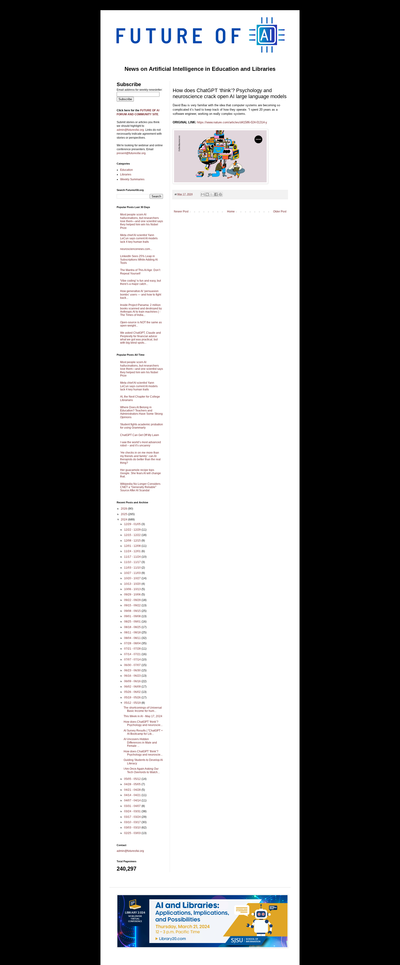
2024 (124, 519)
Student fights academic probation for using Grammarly (141, 426)
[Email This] (202, 194)
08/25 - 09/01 (132, 621)
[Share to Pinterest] (220, 194)
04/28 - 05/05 (132, 784)
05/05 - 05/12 (132, 779)
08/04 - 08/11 (132, 638)
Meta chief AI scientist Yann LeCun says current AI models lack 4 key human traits (139, 238)
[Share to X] (211, 194)
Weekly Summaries (132, 179)
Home (231, 211)
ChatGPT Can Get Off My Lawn (139, 435)
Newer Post (181, 211)
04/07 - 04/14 (132, 800)
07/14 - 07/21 (132, 654)
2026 (124, 508)
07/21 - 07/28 (132, 648)
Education (126, 169)
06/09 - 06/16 (132, 681)
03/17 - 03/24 (132, 817)
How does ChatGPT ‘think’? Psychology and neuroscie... (143, 723)
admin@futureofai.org (130, 851)
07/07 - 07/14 (132, 659)
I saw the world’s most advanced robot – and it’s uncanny (140, 444)
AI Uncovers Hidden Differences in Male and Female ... (140, 742)
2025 (124, 514)
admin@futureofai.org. (131, 129)
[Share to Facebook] (216, 194)
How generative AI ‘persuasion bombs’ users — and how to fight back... (140, 294)
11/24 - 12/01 (132, 551)
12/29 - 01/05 (132, 524)
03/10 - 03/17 (132, 822)
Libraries (125, 174)
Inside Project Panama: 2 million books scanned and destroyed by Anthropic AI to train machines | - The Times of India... (141, 310)
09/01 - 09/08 (132, 616)
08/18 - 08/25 (132, 627)
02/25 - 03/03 (132, 833)
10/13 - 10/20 (132, 583)
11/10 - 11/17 (132, 562)
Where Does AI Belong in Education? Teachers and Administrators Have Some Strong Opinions (141, 412)
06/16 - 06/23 (132, 675)
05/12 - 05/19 (132, 702)
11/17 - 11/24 (132, 556)
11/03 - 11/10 (132, 567)
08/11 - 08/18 (132, 632)
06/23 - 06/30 (132, 670)
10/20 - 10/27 (132, 578)
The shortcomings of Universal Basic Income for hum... (143, 709)
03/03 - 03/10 (132, 827)
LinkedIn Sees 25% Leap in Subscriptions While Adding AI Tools (139, 260)
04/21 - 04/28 (132, 789)
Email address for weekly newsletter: (139, 89)
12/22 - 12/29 (132, 529)
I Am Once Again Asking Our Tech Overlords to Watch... (142, 770)
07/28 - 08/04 (132, 643)
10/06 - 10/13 (132, 589)
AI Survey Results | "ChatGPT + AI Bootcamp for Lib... (143, 732)
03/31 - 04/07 (132, 806)
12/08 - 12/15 (132, 540)
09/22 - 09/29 (132, 600)
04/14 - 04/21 (132, 795)
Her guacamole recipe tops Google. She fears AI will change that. (140, 473)
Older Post (279, 211)
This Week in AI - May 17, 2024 (143, 716)
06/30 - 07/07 (132, 665)
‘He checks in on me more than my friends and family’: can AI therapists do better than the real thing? (140, 457)
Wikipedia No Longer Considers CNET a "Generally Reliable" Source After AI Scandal (140, 487)
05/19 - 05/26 (132, 697)
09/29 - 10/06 (132, 594)
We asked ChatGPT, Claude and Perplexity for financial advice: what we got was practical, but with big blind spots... (140, 337)
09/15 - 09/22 (132, 605)
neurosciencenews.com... (136, 249)
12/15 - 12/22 (132, 535)
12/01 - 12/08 (132, 546)
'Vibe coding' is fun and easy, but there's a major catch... (140, 282)
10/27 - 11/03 (132, 573)
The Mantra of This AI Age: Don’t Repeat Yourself (140, 271)
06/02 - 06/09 (132, 686)
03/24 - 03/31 (132, 811)
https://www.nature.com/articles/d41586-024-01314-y (232, 122)
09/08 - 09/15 (132, 611)
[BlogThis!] (207, 194)
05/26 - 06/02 (132, 692)
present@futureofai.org (131, 153)
